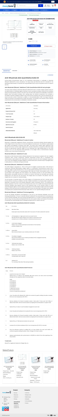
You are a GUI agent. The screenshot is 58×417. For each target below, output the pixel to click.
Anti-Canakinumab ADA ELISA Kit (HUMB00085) (49, 367)
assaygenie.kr (16, 404)
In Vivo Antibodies (28, 401)
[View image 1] (4, 47)
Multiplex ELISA (28, 394)
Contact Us (16, 396)
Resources (16, 394)
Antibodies (27, 398)
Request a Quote (49, 46)
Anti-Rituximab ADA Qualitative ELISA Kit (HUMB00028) (22, 367)
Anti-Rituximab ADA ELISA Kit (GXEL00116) (9, 367)
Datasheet (36, 20)
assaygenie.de (16, 407)
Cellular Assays (28, 396)
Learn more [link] (39, 1)
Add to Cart (34, 45)
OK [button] (52, 1)
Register (48, 6)
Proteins (26, 403)
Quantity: (30, 41)
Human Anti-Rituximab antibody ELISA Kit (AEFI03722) (35, 367)
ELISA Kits (27, 392)
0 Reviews (14, 70)
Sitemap (15, 398)
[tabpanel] (14, 29)
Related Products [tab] (8, 350)
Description (6, 70)
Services (15, 392)
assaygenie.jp (16, 406)
